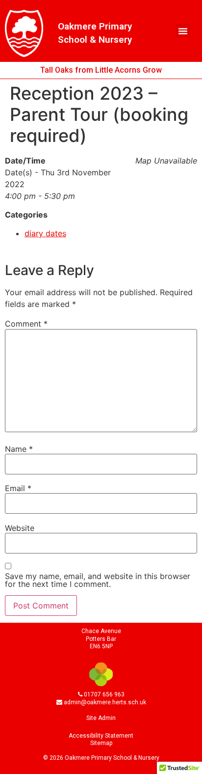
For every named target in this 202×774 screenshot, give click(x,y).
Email (18, 488)
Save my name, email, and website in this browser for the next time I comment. (97, 580)
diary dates (45, 233)
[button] (183, 31)
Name (19, 449)
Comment (26, 324)
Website (19, 528)
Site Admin (101, 718)
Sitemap (101, 743)
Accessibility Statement (101, 735)
